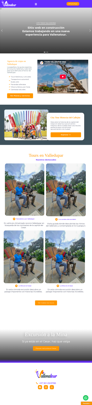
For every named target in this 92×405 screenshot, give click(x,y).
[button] (36, 4)
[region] (46, 30)
